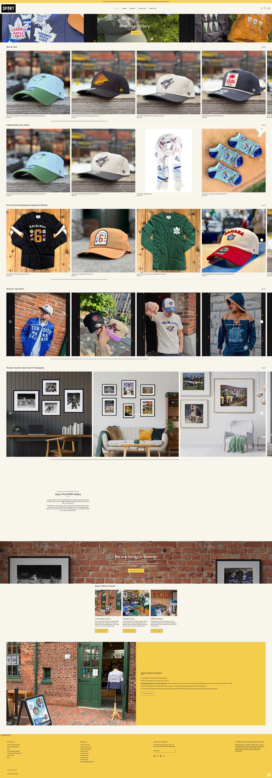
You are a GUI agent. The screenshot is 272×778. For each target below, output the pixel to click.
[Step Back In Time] (136, 603)
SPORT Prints (152, 8)
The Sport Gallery (14, 773)
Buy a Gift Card (84, 757)
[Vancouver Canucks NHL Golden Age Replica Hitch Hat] (103, 82)
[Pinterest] (137, 402)
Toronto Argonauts (234, 324)
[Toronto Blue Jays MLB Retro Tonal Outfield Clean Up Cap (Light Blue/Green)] (38, 82)
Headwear (132, 8)
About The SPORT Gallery (13, 744)
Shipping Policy (84, 751)
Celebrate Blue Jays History (18, 125)
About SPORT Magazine (13, 747)
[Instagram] (134, 402)
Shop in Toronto (84, 755)
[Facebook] (132, 402)
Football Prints (223, 414)
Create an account (85, 744)
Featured (116, 8)
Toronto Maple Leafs (38, 324)
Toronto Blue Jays (168, 324)
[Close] (150, 373)
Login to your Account (86, 747)
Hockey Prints (49, 414)
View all (263, 47)
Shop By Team (142, 8)
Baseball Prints (136, 414)
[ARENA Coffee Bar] (164, 603)
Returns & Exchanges (85, 749)
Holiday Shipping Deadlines (87, 761)
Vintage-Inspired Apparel (13, 751)
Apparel (124, 8)
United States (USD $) (11, 770)
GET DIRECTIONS (101, 630)
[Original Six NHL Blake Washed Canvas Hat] (103, 241)
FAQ (8, 749)
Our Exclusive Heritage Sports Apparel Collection (27, 205)
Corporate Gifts (84, 759)
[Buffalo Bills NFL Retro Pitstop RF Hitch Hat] (234, 82)
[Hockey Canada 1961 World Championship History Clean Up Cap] (234, 241)
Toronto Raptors (103, 324)
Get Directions (147, 693)
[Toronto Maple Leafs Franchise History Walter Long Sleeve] (168, 241)
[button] (10, 81)
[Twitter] (140, 402)
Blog (8, 757)
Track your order (84, 753)
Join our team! (10, 755)
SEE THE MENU (157, 630)
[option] (136, 21)
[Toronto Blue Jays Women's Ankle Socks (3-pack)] (234, 160)
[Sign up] (175, 750)
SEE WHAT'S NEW (129, 630)
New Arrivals (11, 47)
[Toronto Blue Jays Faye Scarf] (168, 160)
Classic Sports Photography (14, 753)
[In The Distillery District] (108, 603)
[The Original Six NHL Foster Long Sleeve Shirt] (38, 241)
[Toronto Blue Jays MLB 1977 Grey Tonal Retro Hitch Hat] (168, 82)
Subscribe (136, 398)
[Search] (265, 8)
